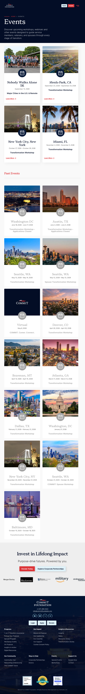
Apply (64, 5)
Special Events (57, 660)
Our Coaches (38, 639)
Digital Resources (10, 650)
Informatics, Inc (63, 689)
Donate (71, 5)
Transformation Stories (66, 642)
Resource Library (64, 639)
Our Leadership (38, 636)
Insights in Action (10, 647)
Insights (61, 633)
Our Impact (37, 629)
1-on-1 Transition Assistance (14, 633)
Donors (31, 663)
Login (33, 623)
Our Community (10, 656)
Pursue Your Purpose (11, 636)
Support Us (72, 656)
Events (54, 656)
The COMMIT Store (11, 666)
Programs (7, 629)
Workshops (56, 663)
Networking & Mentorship (13, 663)
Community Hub (10, 660)
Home (13, 16)
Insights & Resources (66, 629)
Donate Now (72, 660)
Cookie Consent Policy (41, 644)
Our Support (37, 642)
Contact (71, 663)
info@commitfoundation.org (42, 611)
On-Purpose (8, 644)
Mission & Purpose (39, 633)
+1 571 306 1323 (42, 609)
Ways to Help (33, 656)
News (60, 636)
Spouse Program (10, 639)
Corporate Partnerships (37, 660)
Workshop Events (10, 642)
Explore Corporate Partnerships (51, 569)
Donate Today (27, 569)
